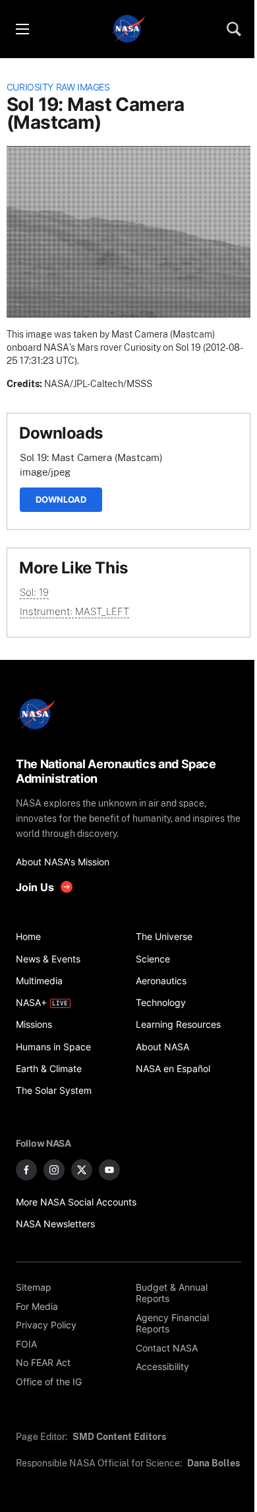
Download (61, 499)
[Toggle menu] (22, 29)
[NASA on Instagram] (54, 1169)
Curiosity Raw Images (58, 87)
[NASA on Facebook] (26, 1169)
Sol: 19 (34, 592)
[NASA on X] (81, 1169)
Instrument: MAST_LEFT (74, 611)
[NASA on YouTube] (109, 1169)
